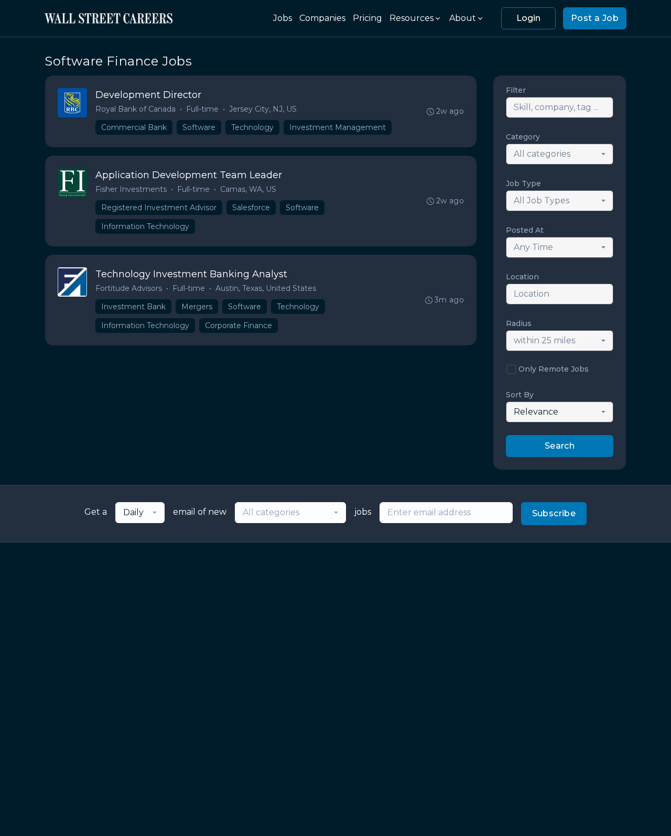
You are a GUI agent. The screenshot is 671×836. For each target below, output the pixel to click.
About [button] (462, 18)
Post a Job (595, 18)
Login (528, 18)
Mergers (196, 306)
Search (560, 446)
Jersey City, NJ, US (263, 109)
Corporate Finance (238, 325)
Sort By (520, 394)
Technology (252, 127)
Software (198, 127)
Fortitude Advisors (128, 288)
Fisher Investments (131, 189)
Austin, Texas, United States (265, 288)
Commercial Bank (134, 127)
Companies (322, 18)
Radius (519, 323)
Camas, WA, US (248, 189)
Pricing (367, 18)
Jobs (282, 18)
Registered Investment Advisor (159, 207)
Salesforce (251, 207)
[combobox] (559, 154)
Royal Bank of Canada (135, 109)
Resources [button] (411, 18)
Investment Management (337, 127)
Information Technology (145, 226)
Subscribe (554, 513)
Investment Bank (133, 306)
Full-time (202, 109)
